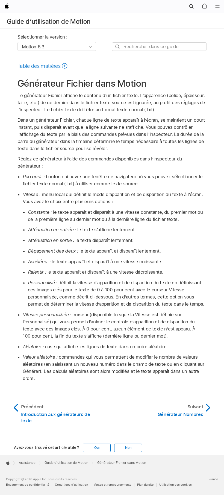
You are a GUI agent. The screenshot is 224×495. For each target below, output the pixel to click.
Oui (96, 448)
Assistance (27, 463)
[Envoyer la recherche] (118, 47)
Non (128, 448)
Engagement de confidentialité (27, 485)
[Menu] (217, 6)
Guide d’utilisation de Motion (48, 21)
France (213, 479)
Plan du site (145, 485)
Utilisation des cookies (175, 485)
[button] (191, 6)
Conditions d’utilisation (71, 485)
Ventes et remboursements (112, 485)
